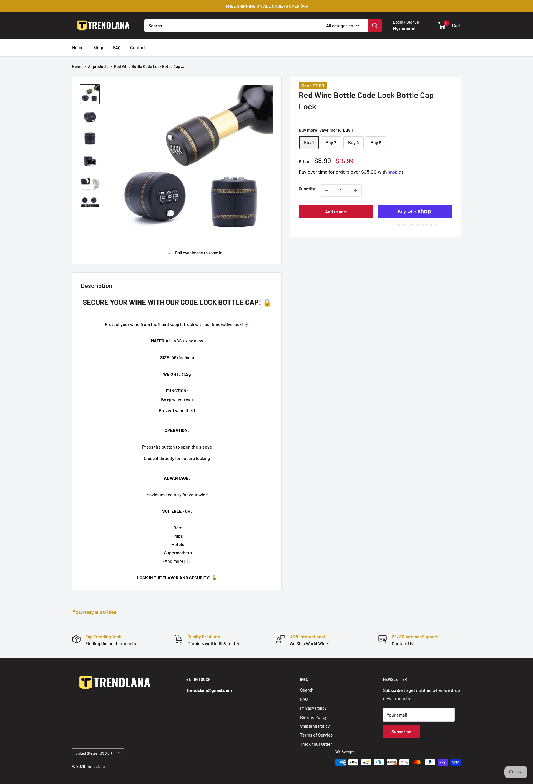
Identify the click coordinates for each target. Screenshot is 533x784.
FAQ (116, 47)
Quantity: (308, 188)
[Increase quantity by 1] (355, 190)
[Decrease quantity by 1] (326, 190)
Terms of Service (316, 734)
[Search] (375, 25)
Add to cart (336, 211)
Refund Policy (313, 717)
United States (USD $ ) (93, 753)
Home (78, 47)
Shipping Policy (315, 725)
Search (307, 689)
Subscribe (401, 731)
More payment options (415, 224)
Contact (138, 47)
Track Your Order (316, 744)
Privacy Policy (313, 707)
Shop (98, 47)
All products (98, 66)
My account (404, 28)
